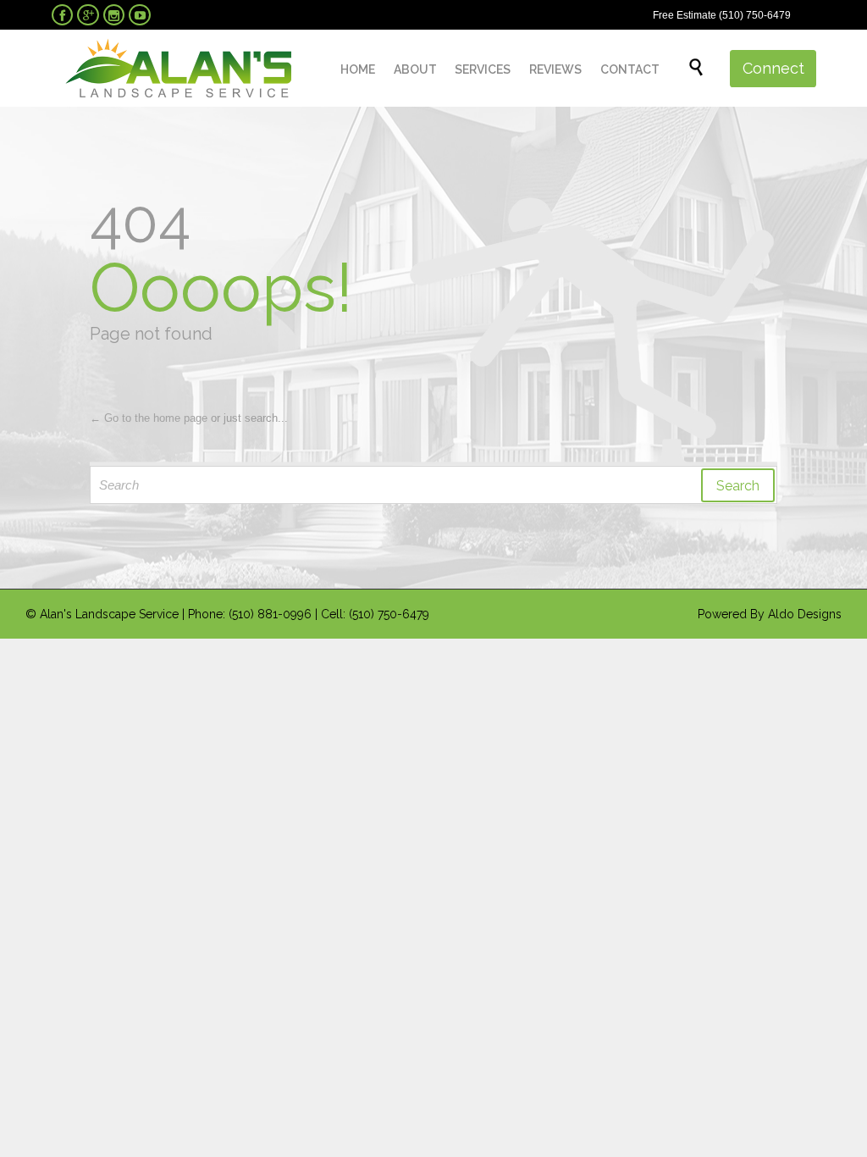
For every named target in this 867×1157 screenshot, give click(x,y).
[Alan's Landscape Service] (178, 68)
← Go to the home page (148, 418)
